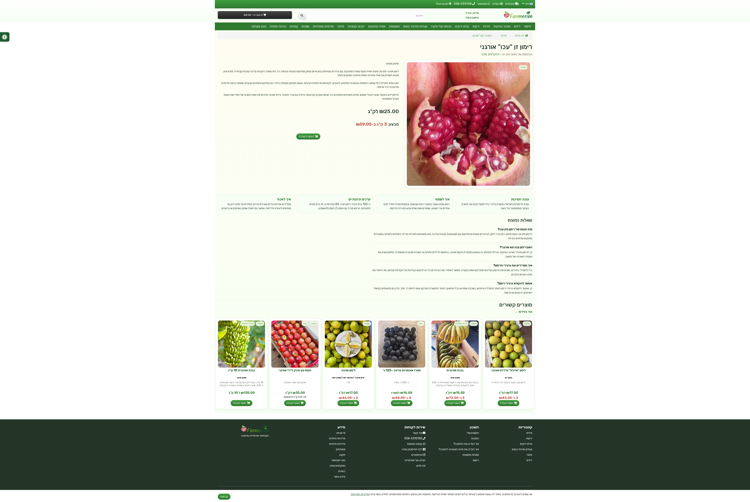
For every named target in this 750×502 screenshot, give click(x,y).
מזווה (340, 26)
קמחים (294, 26)
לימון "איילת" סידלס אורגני (508, 370)
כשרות (341, 471)
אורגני (523, 67)
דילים (517, 26)
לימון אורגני (348, 370)
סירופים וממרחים (323, 26)
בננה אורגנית (455, 370)
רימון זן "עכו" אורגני (482, 35)
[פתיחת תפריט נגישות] (4, 37)
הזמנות (475, 438)
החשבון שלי (472, 17)
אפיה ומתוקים (376, 26)
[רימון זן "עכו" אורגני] (468, 124)
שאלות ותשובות (470, 454)
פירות (486, 26)
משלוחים (340, 449)
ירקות (475, 26)
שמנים (305, 26)
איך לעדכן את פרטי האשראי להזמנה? (458, 449)
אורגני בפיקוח (502, 26)
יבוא (421, 323)
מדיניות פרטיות (337, 444)
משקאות (394, 26)
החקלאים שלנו (490, 54)
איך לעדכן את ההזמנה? (466, 444)
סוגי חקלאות (338, 460)
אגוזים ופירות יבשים (415, 26)
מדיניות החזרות (337, 438)
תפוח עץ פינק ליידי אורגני (295, 370)
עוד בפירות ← (523, 312)
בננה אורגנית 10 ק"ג (241, 370)
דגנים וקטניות (356, 26)
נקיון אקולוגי (258, 26)
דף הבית (519, 35)
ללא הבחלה (461, 323)
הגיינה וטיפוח (278, 26)
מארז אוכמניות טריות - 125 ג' (402, 370)
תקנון (342, 454)
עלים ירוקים (462, 26)
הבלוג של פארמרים (415, 460)
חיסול (527, 26)
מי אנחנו (340, 433)
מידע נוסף (339, 476)
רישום (476, 460)
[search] (302, 15)
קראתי (224, 496)
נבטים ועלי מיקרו (441, 26)
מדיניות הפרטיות (360, 494)
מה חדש (420, 465)
